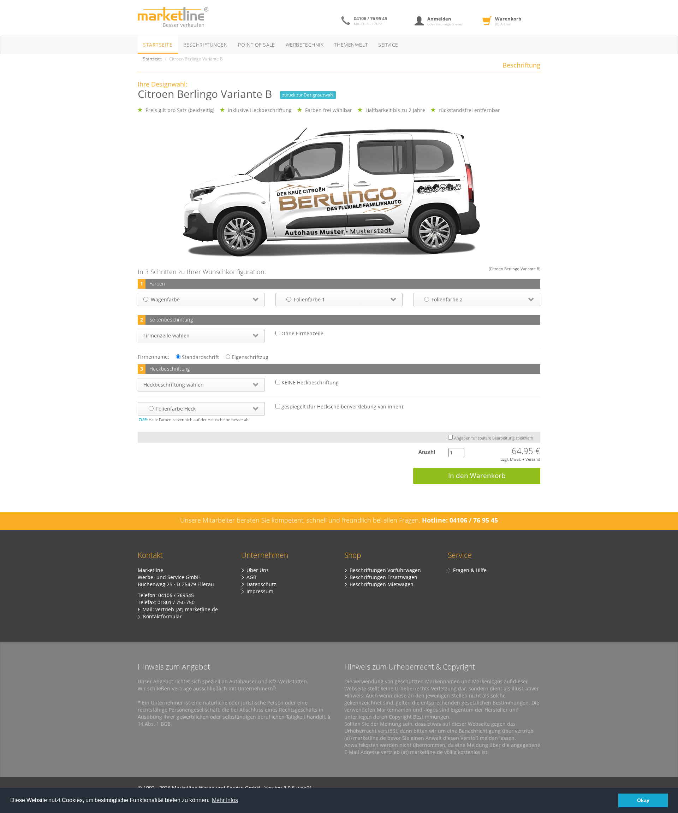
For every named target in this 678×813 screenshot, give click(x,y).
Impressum (259, 591)
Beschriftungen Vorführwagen (385, 570)
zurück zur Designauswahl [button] (308, 95)
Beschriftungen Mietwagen (382, 584)
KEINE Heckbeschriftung (309, 382)
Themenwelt (351, 44)
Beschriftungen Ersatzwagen (383, 577)
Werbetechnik (305, 44)
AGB (251, 577)
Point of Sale (256, 44)
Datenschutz (261, 584)
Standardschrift (199, 357)
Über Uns (257, 570)
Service (388, 44)
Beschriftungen (205, 44)
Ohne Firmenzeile (301, 333)
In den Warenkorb (477, 475)
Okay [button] (643, 800)
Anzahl (421, 451)
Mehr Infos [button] (225, 800)
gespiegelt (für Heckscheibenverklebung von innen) (341, 406)
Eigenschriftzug (249, 357)
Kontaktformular (162, 616)
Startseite (158, 44)
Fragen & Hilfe (470, 570)
